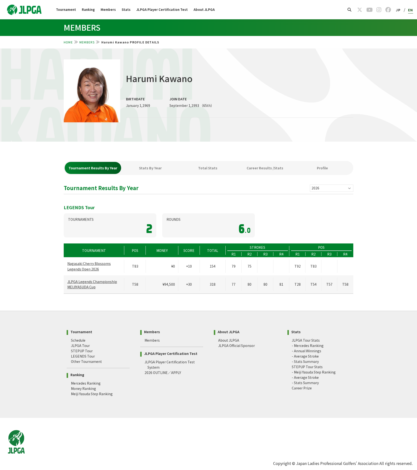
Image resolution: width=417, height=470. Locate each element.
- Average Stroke (305, 356)
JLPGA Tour (80, 345)
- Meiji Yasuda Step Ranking (314, 372)
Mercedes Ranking (86, 383)
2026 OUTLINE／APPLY (163, 372)
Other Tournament (86, 361)
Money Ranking (83, 388)
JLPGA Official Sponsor (236, 345)
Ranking (88, 9)
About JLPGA (204, 9)
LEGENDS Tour (83, 356)
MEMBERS (87, 42)
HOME (68, 42)
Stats (126, 9)
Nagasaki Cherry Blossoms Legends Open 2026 (89, 266)
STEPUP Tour (82, 350)
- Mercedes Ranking (308, 345)
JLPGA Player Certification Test (162, 9)
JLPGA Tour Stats (306, 340)
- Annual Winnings (306, 350)
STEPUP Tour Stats (307, 366)
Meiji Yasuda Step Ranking (92, 393)
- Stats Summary (305, 361)
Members (108, 9)
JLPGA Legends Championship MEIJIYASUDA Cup (92, 284)
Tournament (66, 9)
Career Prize (302, 388)
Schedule (78, 340)
